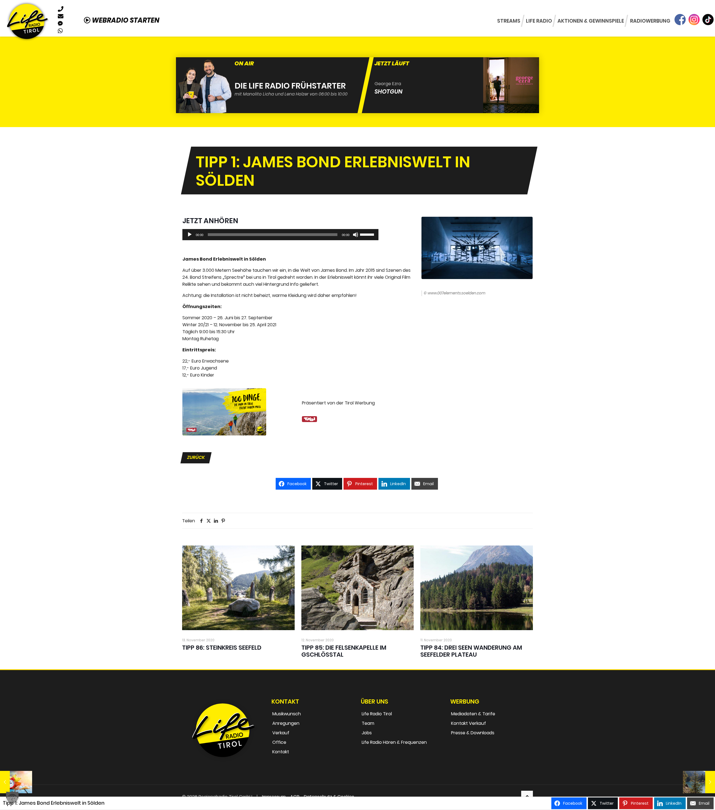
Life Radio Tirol (377, 714)
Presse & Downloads (472, 733)
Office (279, 742)
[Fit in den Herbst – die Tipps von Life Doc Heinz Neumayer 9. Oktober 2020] (16, 782)
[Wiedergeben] (189, 234)
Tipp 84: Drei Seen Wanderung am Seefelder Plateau (471, 651)
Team (368, 723)
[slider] (368, 234)
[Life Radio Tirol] (27, 21)
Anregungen (285, 723)
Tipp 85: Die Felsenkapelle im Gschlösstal (343, 651)
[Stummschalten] (355, 234)
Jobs (367, 733)
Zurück (196, 457)
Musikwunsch (286, 714)
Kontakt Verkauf (468, 723)
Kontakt (280, 752)
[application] (280, 234)
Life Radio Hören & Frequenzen (394, 742)
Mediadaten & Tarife (473, 714)
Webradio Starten (124, 20)
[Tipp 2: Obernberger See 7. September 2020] (699, 782)
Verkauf (280, 733)
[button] (12, 797)
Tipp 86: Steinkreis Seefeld (221, 648)
